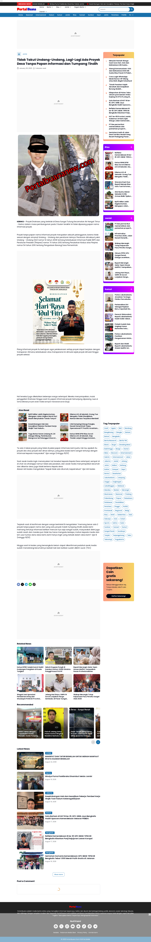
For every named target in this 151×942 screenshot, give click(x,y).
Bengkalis (50, 833)
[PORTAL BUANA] (26, 9)
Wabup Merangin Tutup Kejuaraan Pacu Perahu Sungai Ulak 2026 (86, 697)
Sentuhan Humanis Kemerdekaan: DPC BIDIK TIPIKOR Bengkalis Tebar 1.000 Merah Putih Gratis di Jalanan (70, 857)
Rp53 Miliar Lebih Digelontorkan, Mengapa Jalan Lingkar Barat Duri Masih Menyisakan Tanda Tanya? (42, 416)
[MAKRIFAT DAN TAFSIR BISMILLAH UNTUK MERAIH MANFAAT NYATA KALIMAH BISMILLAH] (30, 761)
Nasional (29, 15)
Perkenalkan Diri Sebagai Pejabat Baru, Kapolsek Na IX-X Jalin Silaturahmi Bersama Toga (122, 307)
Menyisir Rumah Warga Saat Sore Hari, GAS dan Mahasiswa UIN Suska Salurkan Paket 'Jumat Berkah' (119, 63)
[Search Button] (132, 9)
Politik (124, 15)
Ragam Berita (79, 7)
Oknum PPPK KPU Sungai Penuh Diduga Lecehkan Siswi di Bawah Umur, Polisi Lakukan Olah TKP (123, 255)
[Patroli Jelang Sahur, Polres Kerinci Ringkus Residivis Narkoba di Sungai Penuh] (55, 723)
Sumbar (91, 15)
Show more (58, 874)
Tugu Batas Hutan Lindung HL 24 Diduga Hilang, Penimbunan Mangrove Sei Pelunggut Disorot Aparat (41, 436)
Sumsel (82, 15)
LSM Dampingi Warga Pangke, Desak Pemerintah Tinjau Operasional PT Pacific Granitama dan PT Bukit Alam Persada (84, 426)
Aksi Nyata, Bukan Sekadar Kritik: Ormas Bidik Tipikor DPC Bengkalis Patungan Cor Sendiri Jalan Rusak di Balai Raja (123, 194)
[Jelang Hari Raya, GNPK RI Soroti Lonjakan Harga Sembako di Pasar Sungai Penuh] (58, 683)
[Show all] (131, 147)
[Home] (19, 54)
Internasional (41, 15)
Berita (49, 7)
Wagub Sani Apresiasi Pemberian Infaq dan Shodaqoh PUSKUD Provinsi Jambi (28, 697)
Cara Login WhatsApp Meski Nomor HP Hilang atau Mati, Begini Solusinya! (120, 79)
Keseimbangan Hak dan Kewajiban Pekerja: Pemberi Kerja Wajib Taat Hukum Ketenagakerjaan (81, 4)
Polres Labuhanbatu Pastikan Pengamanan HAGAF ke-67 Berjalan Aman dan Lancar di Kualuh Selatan (123, 336)
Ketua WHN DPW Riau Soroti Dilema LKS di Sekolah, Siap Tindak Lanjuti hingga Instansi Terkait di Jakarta (82, 436)
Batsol (48, 813)
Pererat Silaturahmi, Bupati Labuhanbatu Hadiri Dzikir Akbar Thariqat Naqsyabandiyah (123, 316)
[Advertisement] (75, 34)
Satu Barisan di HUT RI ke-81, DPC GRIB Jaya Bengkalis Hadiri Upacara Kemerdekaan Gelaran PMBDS (70, 817)
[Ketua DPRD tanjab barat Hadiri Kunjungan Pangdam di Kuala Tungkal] (30, 656)
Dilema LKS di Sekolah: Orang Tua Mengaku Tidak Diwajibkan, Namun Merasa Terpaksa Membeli (84, 416)
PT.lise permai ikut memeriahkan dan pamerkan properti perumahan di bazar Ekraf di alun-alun (120, 126)
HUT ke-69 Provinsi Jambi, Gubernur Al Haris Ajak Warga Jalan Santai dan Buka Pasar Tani (120, 119)
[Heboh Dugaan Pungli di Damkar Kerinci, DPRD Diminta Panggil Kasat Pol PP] (58, 656)
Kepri (99, 15)
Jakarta (49, 793)
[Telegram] (26, 584)
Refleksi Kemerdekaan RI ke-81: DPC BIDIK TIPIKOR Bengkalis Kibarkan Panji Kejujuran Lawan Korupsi (68, 837)
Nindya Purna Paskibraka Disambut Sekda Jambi (68, 776)
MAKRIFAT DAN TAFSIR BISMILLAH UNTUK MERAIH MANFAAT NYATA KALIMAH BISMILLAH (72, 757)
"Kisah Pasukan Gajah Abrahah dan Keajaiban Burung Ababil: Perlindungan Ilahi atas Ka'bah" (119, 87)
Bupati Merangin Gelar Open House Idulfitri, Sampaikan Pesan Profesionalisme (85, 669)
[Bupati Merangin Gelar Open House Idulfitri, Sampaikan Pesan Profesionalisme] (86, 656)
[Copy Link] (34, 584)
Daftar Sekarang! (119, 596)
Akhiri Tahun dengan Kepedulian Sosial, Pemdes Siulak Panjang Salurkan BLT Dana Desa (28, 734)
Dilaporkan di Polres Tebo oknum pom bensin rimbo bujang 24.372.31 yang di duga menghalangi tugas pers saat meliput (120, 95)
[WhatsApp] (30, 584)
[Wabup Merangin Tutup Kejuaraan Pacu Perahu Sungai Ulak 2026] (86, 683)
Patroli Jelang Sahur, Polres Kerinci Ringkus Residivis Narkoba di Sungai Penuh (54, 734)
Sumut (59, 15)
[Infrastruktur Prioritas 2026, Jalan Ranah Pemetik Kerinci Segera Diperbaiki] (109, 237)
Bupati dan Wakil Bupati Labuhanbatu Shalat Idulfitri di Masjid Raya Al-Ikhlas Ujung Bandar (123, 346)
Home (42, 7)
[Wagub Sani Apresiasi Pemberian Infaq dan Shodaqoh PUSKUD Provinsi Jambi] (30, 683)
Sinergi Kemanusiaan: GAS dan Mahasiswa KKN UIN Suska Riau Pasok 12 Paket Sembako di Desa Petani (120, 71)
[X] (22, 584)
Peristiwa (115, 15)
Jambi (67, 7)
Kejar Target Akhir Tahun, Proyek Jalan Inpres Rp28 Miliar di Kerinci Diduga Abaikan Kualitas (81, 734)
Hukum (51, 15)
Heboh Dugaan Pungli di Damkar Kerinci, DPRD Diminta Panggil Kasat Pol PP (57, 669)
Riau (57, 7)
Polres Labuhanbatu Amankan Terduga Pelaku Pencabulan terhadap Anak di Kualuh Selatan (123, 297)
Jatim (106, 15)
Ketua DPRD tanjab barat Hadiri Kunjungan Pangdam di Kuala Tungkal (30, 669)
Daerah (42, 12)
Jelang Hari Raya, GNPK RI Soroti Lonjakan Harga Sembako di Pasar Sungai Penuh (56, 697)
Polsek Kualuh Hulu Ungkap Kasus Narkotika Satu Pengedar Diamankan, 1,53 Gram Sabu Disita (122, 326)
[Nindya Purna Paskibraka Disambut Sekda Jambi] (30, 781)
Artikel (48, 753)
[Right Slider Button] (132, 15)
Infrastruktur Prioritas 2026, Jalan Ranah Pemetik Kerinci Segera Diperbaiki (123, 236)
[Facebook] (18, 584)
